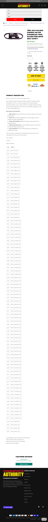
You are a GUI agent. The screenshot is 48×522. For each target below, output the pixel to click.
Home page (26, 473)
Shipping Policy (27, 490)
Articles (26, 502)
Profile (25, 499)
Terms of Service (28, 496)
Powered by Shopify (21, 517)
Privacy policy (35, 517)
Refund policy (28, 517)
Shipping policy (33, 519)
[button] (2, 5)
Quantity (29, 56)
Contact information (41, 519)
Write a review (24, 464)
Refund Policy (27, 487)
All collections (27, 476)
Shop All (11, 23)
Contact (26, 482)
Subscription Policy (28, 493)
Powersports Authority (13, 517)
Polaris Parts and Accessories (21, 23)
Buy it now (36, 80)
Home (6, 23)
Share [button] (30, 91)
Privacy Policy (27, 485)
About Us (26, 479)
